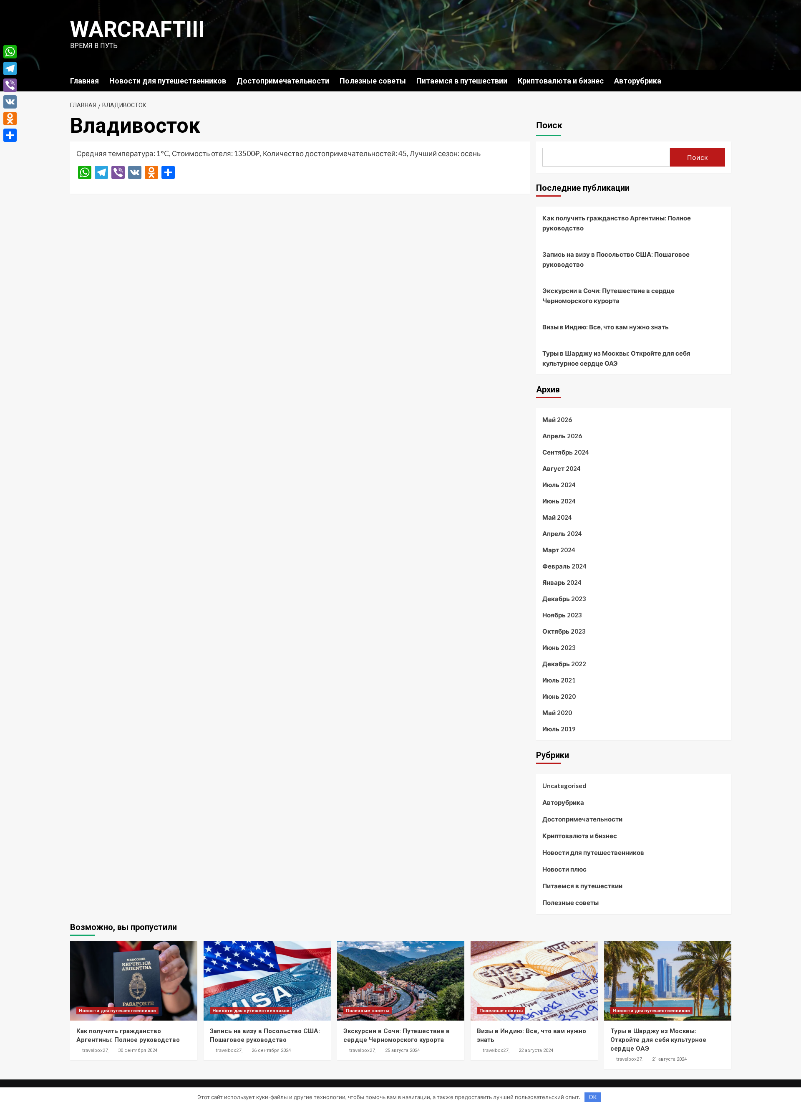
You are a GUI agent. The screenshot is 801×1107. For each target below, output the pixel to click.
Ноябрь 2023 (562, 615)
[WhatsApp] (10, 51)
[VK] (10, 102)
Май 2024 (557, 517)
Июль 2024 (559, 484)
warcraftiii (137, 29)
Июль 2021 (559, 680)
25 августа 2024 (402, 1050)
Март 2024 (558, 550)
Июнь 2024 (559, 501)
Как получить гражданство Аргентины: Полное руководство (616, 223)
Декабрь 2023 (564, 598)
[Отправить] (10, 135)
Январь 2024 (562, 582)
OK (593, 1097)
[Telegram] (10, 68)
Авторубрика (637, 80)
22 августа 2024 (536, 1050)
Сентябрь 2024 (565, 452)
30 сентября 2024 (137, 1050)
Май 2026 (557, 419)
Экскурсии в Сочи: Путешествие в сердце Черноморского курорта (608, 295)
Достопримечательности (283, 80)
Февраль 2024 (564, 566)
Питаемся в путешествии (461, 80)
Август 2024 (561, 468)
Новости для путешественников (167, 80)
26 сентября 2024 (271, 1050)
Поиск (549, 125)
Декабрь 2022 (564, 663)
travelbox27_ (95, 1050)
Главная (84, 80)
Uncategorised (564, 785)
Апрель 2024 (562, 533)
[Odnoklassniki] (10, 118)
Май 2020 (557, 712)
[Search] (726, 80)
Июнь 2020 (559, 696)
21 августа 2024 (669, 1059)
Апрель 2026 (562, 436)
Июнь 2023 (559, 647)
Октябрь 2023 (564, 631)
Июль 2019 (559, 729)
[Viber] (10, 85)
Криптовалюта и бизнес (561, 80)
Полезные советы (373, 80)
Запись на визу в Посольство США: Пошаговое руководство (616, 259)
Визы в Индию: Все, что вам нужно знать (605, 327)
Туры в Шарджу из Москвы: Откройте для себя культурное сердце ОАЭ (616, 358)
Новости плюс (564, 869)
